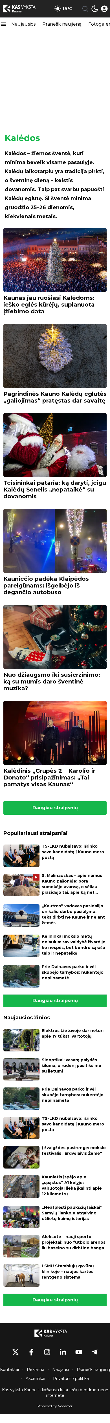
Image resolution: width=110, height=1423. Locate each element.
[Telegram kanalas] (94, 1352)
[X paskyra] (15, 1352)
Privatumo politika (71, 1378)
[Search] (85, 8)
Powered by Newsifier (55, 1406)
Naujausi (60, 1369)
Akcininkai (35, 1378)
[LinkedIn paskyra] (63, 1352)
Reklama (35, 1369)
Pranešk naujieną (62, 24)
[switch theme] (95, 9)
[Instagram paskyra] (47, 1352)
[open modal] (104, 8)
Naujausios (23, 24)
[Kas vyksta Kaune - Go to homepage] (55, 1333)
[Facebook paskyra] (31, 1352)
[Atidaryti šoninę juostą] (3, 24)
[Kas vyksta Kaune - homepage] (23, 9)
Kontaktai (9, 1369)
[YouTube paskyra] (78, 1352)
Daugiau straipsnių (55, 807)
